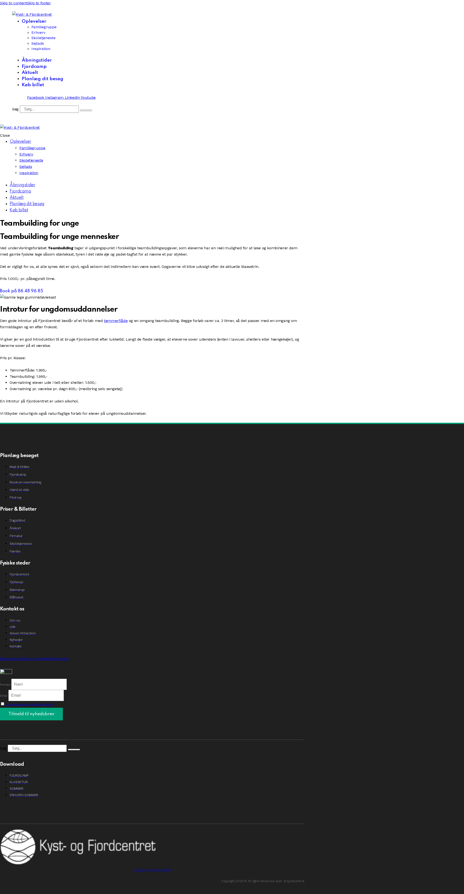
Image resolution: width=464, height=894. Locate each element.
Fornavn (5, 684)
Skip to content (13, 3)
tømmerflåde (116, 320)
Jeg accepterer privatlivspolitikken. (30, 704)
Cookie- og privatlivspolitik (152, 870)
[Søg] (86, 110)
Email (3, 695)
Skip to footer (39, 3)
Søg (15, 109)
